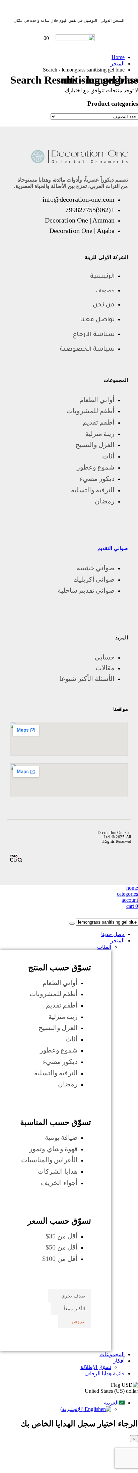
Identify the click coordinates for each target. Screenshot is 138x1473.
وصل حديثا (113, 934)
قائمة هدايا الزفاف (104, 1373)
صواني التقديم (112, 548)
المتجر (118, 940)
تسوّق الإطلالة (95, 1367)
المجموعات (112, 1354)
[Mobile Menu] (105, 38)
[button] (134, 915)
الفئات (104, 947)
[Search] (72, 924)
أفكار (119, 1361)
